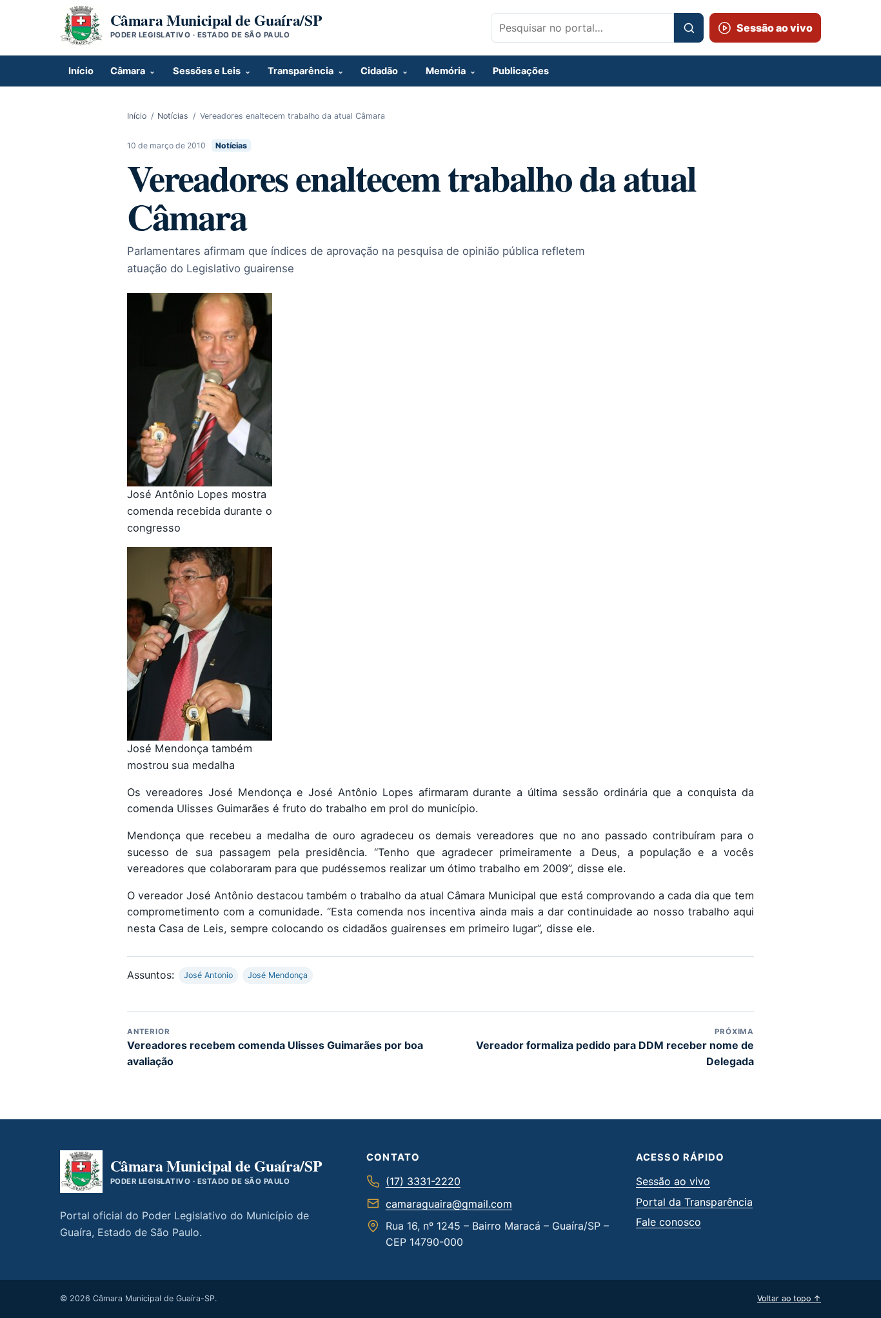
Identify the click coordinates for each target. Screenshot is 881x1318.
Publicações (521, 71)
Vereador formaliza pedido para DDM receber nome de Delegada (615, 1047)
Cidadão (379, 71)
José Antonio (208, 975)
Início (81, 71)
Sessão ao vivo (673, 1181)
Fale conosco (668, 1221)
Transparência (300, 71)
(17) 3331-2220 (423, 1181)
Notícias (172, 116)
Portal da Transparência (694, 1201)
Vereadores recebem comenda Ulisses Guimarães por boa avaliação (275, 1047)
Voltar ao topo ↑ (789, 1298)
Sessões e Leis (207, 71)
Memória (446, 71)
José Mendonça (278, 975)
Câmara (127, 71)
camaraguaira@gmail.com (449, 1203)
